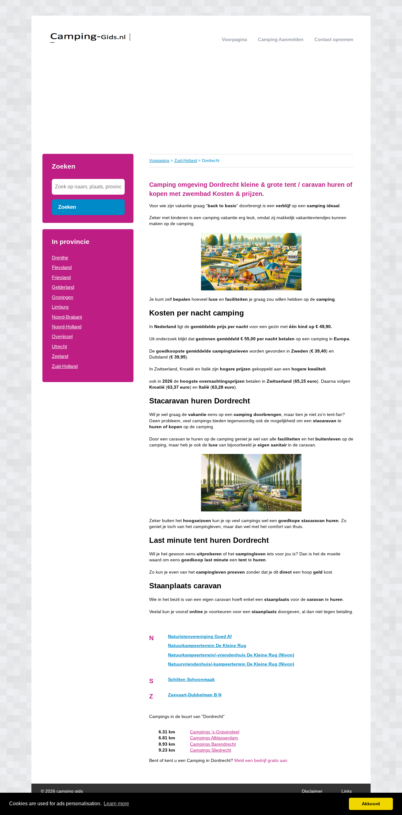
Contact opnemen (333, 39)
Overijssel (62, 336)
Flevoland (62, 267)
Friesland (61, 277)
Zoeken (67, 207)
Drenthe (60, 257)
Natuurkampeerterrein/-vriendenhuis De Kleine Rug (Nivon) (231, 655)
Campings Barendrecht (213, 744)
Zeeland (60, 356)
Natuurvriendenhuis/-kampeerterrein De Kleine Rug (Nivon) (231, 664)
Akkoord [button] (371, 803)
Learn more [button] (116, 803)
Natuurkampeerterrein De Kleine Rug (207, 645)
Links (346, 791)
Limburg (60, 307)
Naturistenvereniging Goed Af (200, 636)
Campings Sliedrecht (210, 750)
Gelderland (63, 287)
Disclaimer (312, 791)
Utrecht (59, 346)
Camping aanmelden (280, 39)
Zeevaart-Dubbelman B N (194, 695)
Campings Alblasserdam (214, 738)
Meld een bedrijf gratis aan (260, 760)
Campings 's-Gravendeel (214, 732)
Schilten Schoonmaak (191, 679)
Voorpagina (234, 39)
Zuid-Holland (65, 366)
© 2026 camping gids (62, 791)
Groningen (62, 297)
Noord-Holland (66, 326)
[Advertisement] (201, 107)
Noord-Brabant (67, 317)
